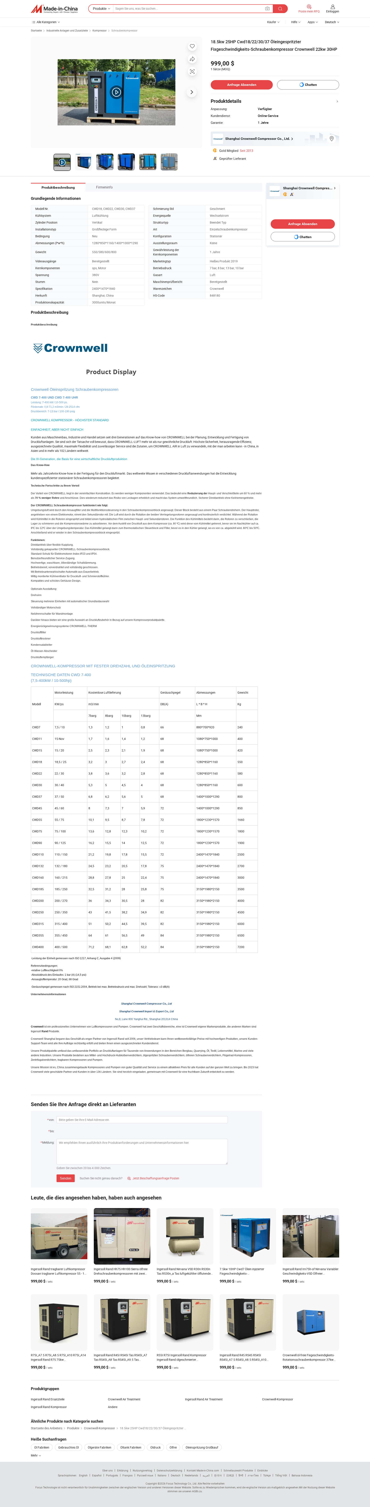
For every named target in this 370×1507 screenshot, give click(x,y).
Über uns (107, 1470)
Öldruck (155, 1447)
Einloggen (332, 11)
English (83, 1475)
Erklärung (122, 1470)
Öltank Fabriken (130, 1447)
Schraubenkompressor (124, 30)
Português (112, 1475)
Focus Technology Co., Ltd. (181, 1483)
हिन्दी (241, 1475)
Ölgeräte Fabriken (99, 1447)
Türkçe (267, 1475)
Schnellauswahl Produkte (238, 1470)
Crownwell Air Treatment (124, 1399)
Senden (65, 1178)
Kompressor (99, 30)
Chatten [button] (311, 85)
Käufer (271, 22)
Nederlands (191, 1475)
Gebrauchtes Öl (68, 1447)
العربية (206, 1475)
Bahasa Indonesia (302, 1475)
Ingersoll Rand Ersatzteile (47, 1399)
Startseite (36, 30)
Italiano (162, 1475)
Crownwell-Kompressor (277, 1399)
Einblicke (262, 1470)
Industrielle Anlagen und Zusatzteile (67, 30)
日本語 (230, 1475)
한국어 (218, 1475)
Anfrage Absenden (241, 85)
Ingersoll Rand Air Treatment (204, 1399)
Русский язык (145, 1475)
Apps (311, 22)
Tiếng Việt (281, 1475)
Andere (112, 1407)
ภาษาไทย (253, 1475)
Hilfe (294, 22)
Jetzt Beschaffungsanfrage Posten (153, 1178)
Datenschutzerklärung (169, 1470)
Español (96, 1475)
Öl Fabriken (41, 1447)
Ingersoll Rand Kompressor (49, 1407)
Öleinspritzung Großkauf (202, 1447)
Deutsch (175, 1475)
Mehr (34, 1455)
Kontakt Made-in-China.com (203, 1470)
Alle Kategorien (47, 22)
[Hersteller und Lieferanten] (54, 8)
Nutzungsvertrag (142, 1470)
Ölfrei (173, 1447)
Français (127, 1475)
